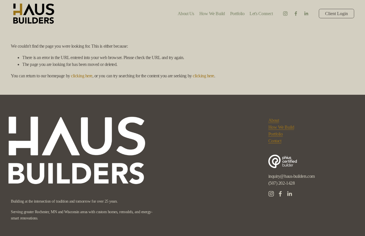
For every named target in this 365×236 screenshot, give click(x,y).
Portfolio (275, 134)
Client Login (336, 13)
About (273, 120)
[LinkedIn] (306, 13)
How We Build (212, 13)
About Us (186, 13)
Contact (274, 140)
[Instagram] (285, 13)
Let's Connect (261, 13)
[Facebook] (296, 13)
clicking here (81, 75)
